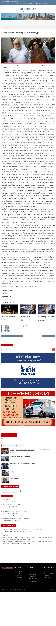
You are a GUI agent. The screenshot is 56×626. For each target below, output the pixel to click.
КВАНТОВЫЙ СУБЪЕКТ (9, 502)
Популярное (6, 445)
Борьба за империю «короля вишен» (12, 335)
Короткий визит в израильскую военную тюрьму (26, 318)
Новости (19, 571)
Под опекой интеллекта (17, 478)
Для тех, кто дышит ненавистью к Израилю (22, 463)
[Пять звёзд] (6, 293)
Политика (19, 573)
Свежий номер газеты (9, 435)
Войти (46, 3)
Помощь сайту (48, 577)
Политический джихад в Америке (20, 456)
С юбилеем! (6, 499)
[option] (17, 1)
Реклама (30, 3)
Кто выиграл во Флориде (10, 520)
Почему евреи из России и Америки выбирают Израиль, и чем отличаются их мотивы (46, 318)
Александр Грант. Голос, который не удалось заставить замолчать (22, 516)
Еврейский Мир (28, 9)
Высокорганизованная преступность (8, 317)
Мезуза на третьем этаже (10, 513)
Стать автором (23, 3)
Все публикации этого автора (29, 328)
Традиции (19, 577)
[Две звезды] (3, 293)
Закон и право (20, 35)
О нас (17, 3)
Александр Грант (11, 35)
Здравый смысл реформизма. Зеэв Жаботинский (17, 518)
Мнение (19, 575)
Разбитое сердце (8, 509)
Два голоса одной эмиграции (11, 504)
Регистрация (40, 3)
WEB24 (53, 589)
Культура (19, 581)
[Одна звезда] (2, 293)
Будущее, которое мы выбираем (19, 471)
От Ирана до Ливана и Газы (13, 1)
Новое (12, 445)
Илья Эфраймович (8, 537)
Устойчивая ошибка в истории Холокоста (15, 511)
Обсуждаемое (19, 445)
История (19, 579)
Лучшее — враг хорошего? (11, 506)
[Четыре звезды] (5, 293)
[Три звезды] (4, 293)
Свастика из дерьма (48, 335)
